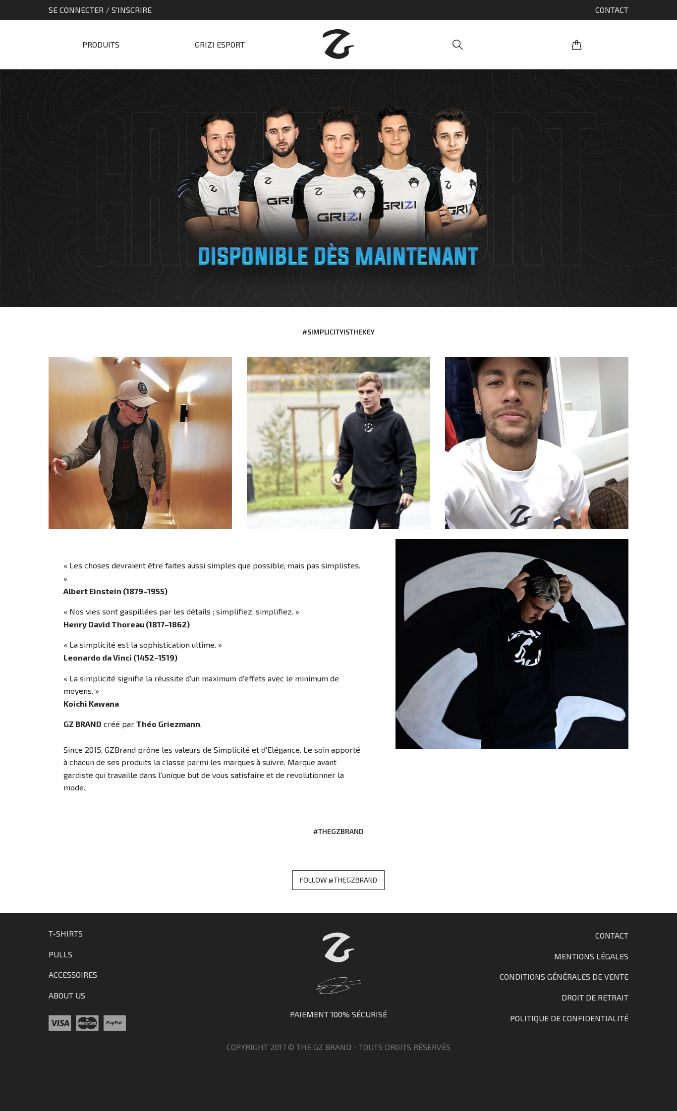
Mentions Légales (591, 956)
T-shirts (66, 933)
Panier (576, 44)
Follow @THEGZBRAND (338, 880)
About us (67, 995)
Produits (100, 44)
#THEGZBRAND (338, 831)
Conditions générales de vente (564, 976)
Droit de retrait (595, 997)
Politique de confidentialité (569, 1018)
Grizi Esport (220, 44)
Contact (611, 9)
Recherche (457, 44)
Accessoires (73, 974)
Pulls (60, 954)
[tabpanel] (338, 188)
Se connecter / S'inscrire (100, 9)
